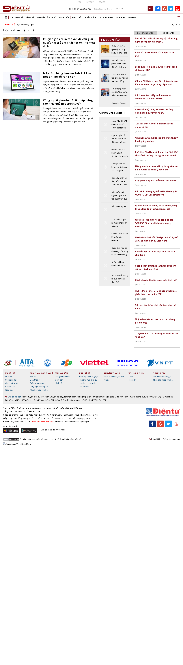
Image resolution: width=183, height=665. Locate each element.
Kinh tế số (76, 17)
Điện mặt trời (69, 396)
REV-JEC (102, 2)
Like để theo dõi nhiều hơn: (53, 429)
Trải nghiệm (63, 17)
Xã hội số (30, 17)
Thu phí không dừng (137, 396)
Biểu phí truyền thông (102, 9)
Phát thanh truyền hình (114, 376)
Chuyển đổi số (16, 17)
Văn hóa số (10, 386)
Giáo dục (9, 389)
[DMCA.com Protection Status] (11, 439)
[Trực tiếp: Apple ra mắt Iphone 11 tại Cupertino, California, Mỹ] (114, 224)
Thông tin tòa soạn (171, 439)
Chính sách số (11, 383)
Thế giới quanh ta (62, 376)
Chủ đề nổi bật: (14, 396)
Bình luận (168, 33)
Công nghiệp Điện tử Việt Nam (89, 396)
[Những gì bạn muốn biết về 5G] (114, 265)
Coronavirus (76, 400)
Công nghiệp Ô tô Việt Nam (115, 396)
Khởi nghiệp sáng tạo (88, 376)
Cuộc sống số (11, 379)
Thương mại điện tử (88, 379)
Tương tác (120, 17)
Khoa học (132, 17)
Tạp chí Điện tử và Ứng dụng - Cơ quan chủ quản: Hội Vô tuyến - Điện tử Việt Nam (43, 408)
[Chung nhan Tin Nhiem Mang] (17, 443)
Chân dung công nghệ (163, 379)
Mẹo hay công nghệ (39, 389)
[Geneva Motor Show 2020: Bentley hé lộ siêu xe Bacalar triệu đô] (114, 154)
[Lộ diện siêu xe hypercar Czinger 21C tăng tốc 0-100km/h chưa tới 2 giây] (114, 168)
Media (106, 379)
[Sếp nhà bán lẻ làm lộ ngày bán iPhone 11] (114, 238)
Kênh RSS (155, 439)
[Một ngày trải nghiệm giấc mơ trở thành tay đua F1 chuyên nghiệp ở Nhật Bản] (114, 196)
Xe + (130, 376)
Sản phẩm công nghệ (46, 17)
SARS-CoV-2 (56, 400)
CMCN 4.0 (87, 400)
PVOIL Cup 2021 (99, 400)
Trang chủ (6, 17)
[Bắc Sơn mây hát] (114, 210)
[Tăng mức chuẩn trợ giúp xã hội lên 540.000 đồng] (114, 79)
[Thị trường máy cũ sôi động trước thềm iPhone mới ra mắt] (114, 93)
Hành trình (59, 383)
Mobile (33, 376)
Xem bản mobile (10, 426)
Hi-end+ (132, 379)
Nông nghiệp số (15, 400)
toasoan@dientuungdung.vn (76, 421)
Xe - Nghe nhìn (106, 17)
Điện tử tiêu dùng (38, 383)
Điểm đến (59, 379)
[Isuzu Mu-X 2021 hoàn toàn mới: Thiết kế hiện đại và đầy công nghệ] (114, 125)
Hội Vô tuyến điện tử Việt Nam (35, 396)
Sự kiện (8, 376)
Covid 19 (67, 400)
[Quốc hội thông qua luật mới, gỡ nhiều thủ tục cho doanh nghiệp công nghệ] (114, 50)
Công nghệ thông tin (39, 386)
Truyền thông (90, 17)
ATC (79, 2)
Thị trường (84, 386)
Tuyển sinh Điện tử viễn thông (36, 400)
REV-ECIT (90, 2)
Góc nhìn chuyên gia (162, 376)
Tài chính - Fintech (87, 383)
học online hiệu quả (25, 24)
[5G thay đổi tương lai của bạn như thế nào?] (114, 279)
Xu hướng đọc (145, 33)
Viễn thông (35, 379)
